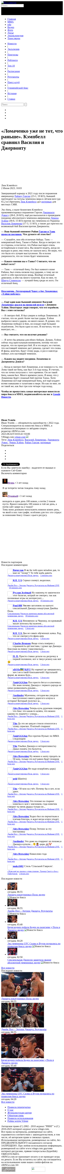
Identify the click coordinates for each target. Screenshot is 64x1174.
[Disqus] (32, 516)
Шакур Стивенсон (11, 280)
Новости (12, 43)
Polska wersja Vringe (17, 1121)
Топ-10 (11, 65)
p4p (9, 24)
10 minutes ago (15, 588)
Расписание (13, 71)
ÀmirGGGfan (20, 682)
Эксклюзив (13, 49)
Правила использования (20, 1118)
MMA (10, 21)
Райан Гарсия (32, 442)
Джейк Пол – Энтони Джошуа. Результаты (30, 911)
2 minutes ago (46, 575)
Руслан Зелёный (22, 592)
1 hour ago (29, 628)
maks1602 (18, 866)
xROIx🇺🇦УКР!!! (22, 669)
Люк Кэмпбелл (29, 201)
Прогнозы (12, 54)
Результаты (13, 77)
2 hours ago (24, 874)
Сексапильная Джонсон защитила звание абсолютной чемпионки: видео (29, 961)
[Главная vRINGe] (8, 2)
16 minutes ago (46, 601)
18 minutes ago (31, 616)
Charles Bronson (22, 643)
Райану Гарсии (22, 196)
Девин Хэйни (16, 442)
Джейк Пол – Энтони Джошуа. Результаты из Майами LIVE (33, 585)
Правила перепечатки (19, 1107)
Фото (10, 30)
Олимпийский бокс (17, 88)
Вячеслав (18, 570)
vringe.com (19, 437)
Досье (10, 33)
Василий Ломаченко (35, 439)
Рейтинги (12, 60)
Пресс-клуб (13, 82)
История (11, 93)
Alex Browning (21, 708)
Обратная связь (15, 1115)
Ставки (11, 99)
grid (15, 778)
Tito (15, 723)
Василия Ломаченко (11, 223)
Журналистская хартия (19, 1112)
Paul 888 (17, 605)
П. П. (15, 656)
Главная (11, 19)
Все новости (7, 968)
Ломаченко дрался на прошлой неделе (22, 304)
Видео (10, 27)
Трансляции (13, 38)
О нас (10, 1110)
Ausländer (18, 695)
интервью (46, 201)
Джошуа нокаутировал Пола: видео (23, 575)
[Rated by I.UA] (38, 1171)
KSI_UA (17, 580)
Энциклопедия (15, 35)
